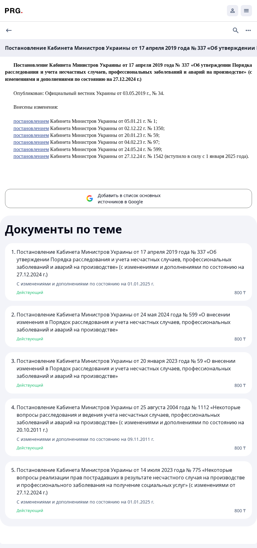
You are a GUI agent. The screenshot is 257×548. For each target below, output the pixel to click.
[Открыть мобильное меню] (246, 10)
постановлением (31, 121)
